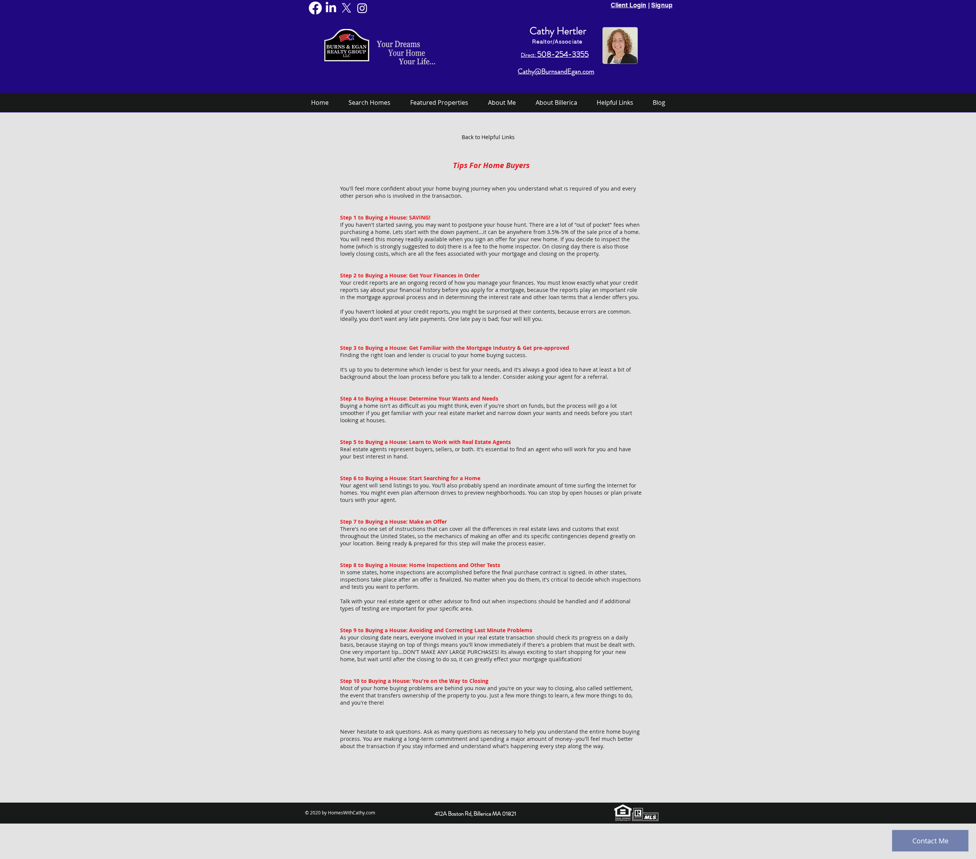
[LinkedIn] (330, 8)
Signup (662, 5)
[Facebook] (315, 8)
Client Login (629, 5)
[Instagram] (362, 8)
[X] (346, 8)
